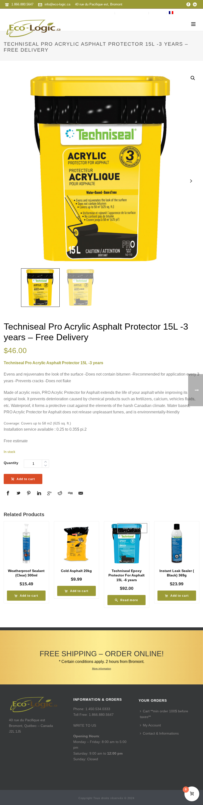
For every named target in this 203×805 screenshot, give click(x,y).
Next (191, 181)
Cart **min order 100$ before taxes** (164, 714)
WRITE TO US (84, 725)
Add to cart (26, 479)
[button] (192, 78)
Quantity (11, 463)
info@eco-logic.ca (57, 4)
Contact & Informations (161, 733)
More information (101, 668)
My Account (152, 725)
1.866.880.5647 (22, 4)
